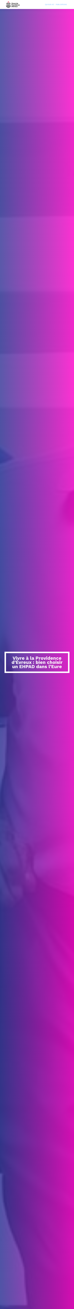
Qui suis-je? (49, 4)
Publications (61, 4)
